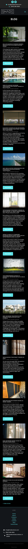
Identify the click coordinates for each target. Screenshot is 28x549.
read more (8, 63)
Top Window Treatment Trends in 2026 (13, 358)
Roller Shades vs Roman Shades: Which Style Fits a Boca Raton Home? (13, 45)
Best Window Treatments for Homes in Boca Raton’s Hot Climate (12, 317)
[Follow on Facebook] (12, 2)
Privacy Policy (14, 547)
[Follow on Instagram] (15, 2)
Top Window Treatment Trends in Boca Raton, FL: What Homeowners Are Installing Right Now (14, 211)
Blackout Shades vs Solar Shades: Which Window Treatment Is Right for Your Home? (14, 129)
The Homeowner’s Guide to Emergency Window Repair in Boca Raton (14, 277)
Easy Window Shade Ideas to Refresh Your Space (12, 441)
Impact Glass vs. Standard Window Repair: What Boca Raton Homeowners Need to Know (14, 235)
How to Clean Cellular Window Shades (13, 480)
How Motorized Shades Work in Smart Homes (13, 401)
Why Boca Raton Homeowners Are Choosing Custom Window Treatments (14, 169)
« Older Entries (7, 503)
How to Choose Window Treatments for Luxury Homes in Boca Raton (13, 86)
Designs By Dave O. (20, 543)
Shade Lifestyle (15, 47)
